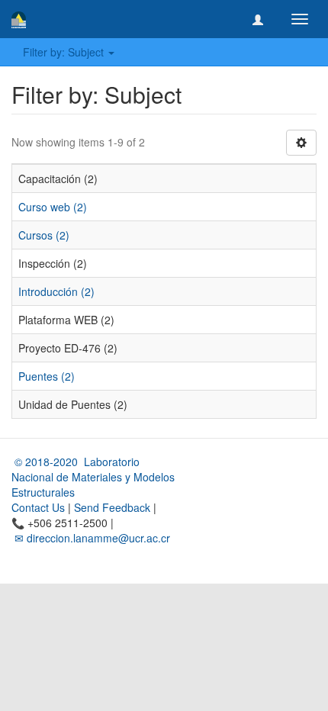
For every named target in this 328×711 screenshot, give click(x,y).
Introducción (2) (56, 291)
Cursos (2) (43, 235)
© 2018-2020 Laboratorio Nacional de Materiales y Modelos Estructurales (93, 477)
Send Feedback (112, 507)
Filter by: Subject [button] (65, 52)
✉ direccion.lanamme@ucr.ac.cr (90, 537)
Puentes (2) (46, 376)
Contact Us (38, 507)
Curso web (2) (52, 206)
